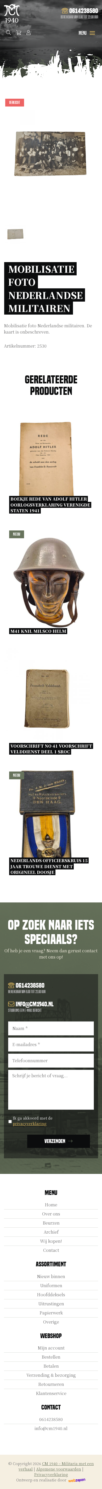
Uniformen (51, 1285)
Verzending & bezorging (51, 1375)
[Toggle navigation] (92, 33)
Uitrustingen (51, 1304)
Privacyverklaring (51, 1474)
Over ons (51, 1214)
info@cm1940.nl (51, 1428)
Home (51, 1205)
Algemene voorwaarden (58, 1469)
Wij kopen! (51, 1241)
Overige (51, 1322)
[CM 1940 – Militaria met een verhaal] (12, 13)
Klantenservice (51, 1393)
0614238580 (51, 1419)
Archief (51, 1232)
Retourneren (51, 1384)
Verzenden (54, 1141)
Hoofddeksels (51, 1295)
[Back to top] (92, 1479)
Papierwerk (51, 1313)
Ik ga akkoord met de (33, 1120)
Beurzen (51, 1223)
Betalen (51, 1366)
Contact (51, 1250)
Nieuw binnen (51, 1276)
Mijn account (51, 1348)
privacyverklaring (30, 1123)
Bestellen (51, 1357)
